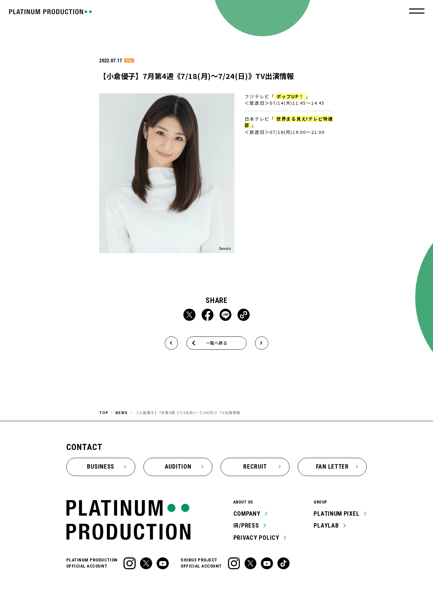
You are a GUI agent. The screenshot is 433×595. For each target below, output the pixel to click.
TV (129, 60)
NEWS (121, 412)
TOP (103, 412)
